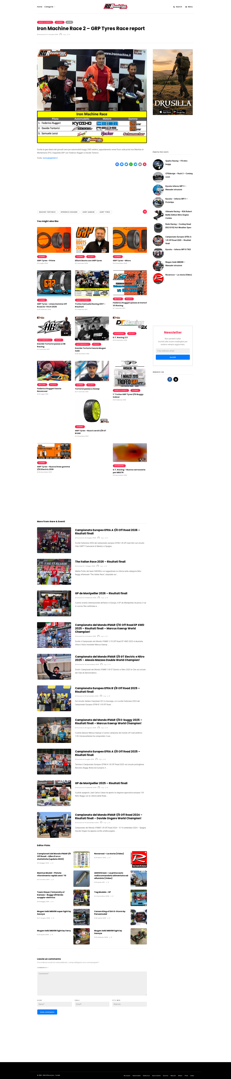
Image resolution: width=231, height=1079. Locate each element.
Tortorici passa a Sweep (87, 388)
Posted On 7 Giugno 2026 (85, 566)
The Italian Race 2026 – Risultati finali (100, 562)
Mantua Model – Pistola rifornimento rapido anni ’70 (51, 874)
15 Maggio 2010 (43, 902)
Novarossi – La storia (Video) (109, 853)
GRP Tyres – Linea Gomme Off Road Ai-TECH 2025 (52, 305)
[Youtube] (175, 379)
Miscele (173, 1075)
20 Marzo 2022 (100, 858)
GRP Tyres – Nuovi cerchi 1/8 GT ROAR (90, 432)
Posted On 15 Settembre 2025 (87, 696)
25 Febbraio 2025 (44, 309)
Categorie (48, 7)
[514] (92, 380)
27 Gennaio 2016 (82, 392)
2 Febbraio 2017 (82, 309)
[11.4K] (54, 774)
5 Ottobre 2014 (43, 879)
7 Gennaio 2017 (119, 308)
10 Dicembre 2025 (120, 263)
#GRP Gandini (89, 212)
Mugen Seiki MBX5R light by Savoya (108, 932)
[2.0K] (54, 742)
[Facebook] (169, 379)
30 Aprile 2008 (100, 918)
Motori (118, 299)
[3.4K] (54, 616)
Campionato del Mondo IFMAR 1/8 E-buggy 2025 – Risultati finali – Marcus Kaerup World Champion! (108, 721)
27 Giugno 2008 (44, 918)
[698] (92, 422)
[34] (54, 584)
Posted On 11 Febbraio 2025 (86, 787)
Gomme (59, 22)
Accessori (119, 333)
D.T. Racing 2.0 (120, 337)
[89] (54, 552)
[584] (130, 329)
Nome (39, 1000)
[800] (92, 340)
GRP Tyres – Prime (46, 260)
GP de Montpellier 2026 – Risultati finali (101, 593)
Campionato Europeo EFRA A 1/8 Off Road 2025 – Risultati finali (107, 753)
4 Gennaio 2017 (44, 349)
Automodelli (45, 340)
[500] (54, 458)
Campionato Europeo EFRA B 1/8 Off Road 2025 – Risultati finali (107, 690)
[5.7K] (54, 837)
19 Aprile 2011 (100, 882)
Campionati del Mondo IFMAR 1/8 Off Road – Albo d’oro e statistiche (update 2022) (54, 856)
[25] (54, 252)
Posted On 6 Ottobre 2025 (86, 636)
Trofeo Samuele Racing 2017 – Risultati (90, 305)
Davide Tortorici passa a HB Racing (51, 345)
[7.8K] (54, 679)
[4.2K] (54, 647)
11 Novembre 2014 (120, 475)
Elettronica (146, 1075)
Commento (42, 967)
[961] (54, 335)
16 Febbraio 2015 (120, 400)
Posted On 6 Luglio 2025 (85, 759)
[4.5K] (130, 252)
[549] (130, 386)
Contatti (57, 1075)
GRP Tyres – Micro (122, 260)
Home (39, 7)
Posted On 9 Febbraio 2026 (86, 598)
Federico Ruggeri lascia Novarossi (49, 390)
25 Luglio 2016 (43, 394)
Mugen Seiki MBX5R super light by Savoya (54, 912)
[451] (130, 461)
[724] (54, 380)
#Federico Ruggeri (69, 212)
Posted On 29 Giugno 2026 (86, 538)
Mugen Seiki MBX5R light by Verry (54, 930)
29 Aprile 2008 (43, 935)
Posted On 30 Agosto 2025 (86, 728)
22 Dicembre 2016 (120, 340)
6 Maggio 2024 (43, 863)
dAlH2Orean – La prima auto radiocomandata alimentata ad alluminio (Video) (111, 876)
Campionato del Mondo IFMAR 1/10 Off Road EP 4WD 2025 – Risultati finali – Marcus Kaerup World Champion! (109, 628)
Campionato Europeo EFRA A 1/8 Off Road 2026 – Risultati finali (107, 531)
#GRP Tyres (105, 212)
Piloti (91, 256)
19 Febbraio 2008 (101, 937)
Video (192, 1075)
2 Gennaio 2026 (82, 263)
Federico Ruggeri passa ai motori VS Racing (130, 304)
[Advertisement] (92, 186)
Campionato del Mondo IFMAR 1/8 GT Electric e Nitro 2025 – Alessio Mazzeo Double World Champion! (109, 658)
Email (77, 1000)
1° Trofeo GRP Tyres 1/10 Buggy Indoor (128, 395)
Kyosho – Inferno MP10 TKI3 (178, 249)
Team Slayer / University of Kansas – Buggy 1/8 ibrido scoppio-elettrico (50, 895)
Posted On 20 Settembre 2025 (87, 664)
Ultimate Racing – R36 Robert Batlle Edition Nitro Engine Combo (178, 214)
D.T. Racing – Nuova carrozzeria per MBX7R (129, 471)
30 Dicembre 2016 (82, 354)
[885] (92, 295)
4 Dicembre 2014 (82, 436)
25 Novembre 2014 (45, 472)
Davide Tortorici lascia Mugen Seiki (90, 349)
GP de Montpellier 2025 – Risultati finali (101, 783)
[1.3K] (92, 252)
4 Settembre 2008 (102, 896)
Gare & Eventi (45, 22)
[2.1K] (54, 295)
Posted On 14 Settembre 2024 (87, 823)
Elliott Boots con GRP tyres (88, 260)
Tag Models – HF (102, 892)
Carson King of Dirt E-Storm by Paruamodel (109, 912)
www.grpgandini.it (50, 158)
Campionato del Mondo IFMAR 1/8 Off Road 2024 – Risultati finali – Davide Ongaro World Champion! (108, 816)
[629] (130, 294)
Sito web (116, 1000)
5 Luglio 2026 (43, 263)
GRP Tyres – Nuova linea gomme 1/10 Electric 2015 (53, 468)
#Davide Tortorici (47, 212)
